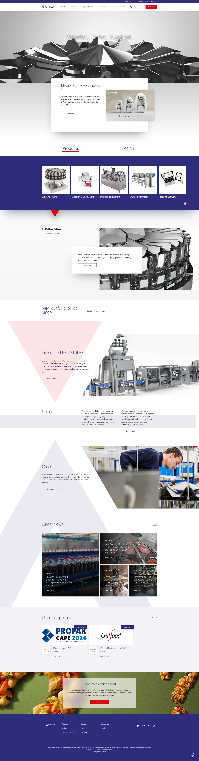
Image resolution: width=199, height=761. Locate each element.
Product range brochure (96, 311)
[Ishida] (50, 724)
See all (155, 525)
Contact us (151, 7)
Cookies (104, 752)
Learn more (51, 378)
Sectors (73, 7)
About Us (84, 728)
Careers (122, 7)
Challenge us (71, 113)
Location (104, 728)
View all (154, 618)
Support (102, 7)
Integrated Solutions (88, 7)
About (113, 7)
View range (87, 265)
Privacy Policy (97, 752)
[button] (61, 125)
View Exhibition (58, 656)
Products (63, 7)
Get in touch (99, 702)
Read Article (50, 590)
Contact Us (105, 724)
